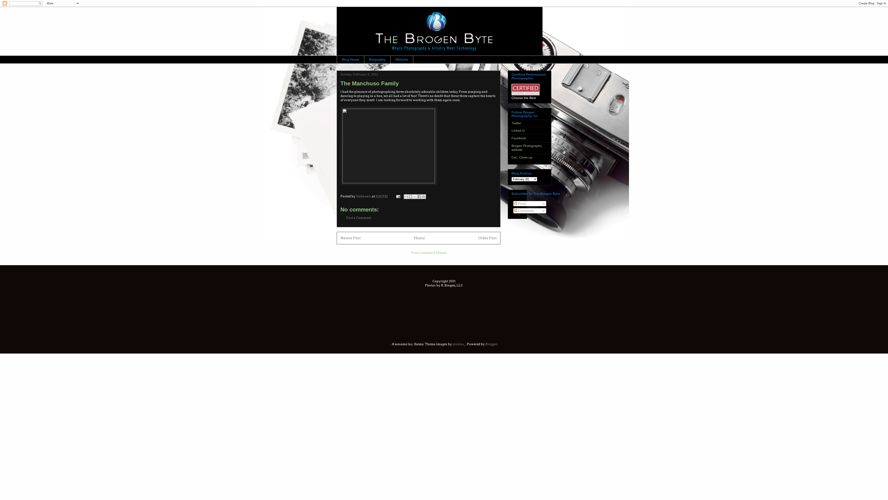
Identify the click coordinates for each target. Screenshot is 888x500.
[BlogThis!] (410, 196)
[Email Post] (398, 196)
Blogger (491, 344)
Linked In (518, 130)
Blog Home (350, 59)
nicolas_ (459, 344)
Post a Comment (358, 218)
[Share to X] (415, 196)
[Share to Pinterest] (423, 196)
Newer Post (350, 238)
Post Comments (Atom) (429, 253)
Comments (525, 211)
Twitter (516, 123)
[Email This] (406, 196)
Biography (377, 59)
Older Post (487, 238)
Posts (521, 203)
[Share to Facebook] (419, 196)
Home (419, 238)
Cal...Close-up (522, 157)
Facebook (519, 138)
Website (401, 59)
